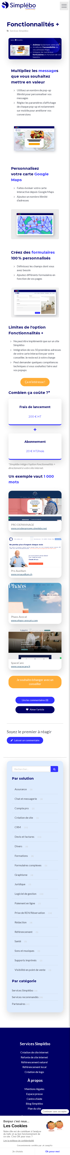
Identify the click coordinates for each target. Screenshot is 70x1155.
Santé (18, 941)
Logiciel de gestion (25, 893)
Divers (18, 846)
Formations (21, 855)
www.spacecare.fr (20, 666)
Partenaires (18, 1003)
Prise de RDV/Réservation (30, 912)
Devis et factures (24, 836)
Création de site (24, 817)
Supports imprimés (26, 960)
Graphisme (21, 874)
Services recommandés (25, 997)
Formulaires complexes (28, 865)
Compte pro (22, 808)
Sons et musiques (24, 950)
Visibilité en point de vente (30, 969)
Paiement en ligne (25, 903)
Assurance (21, 789)
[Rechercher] (54, 769)
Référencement (23, 931)
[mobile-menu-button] (64, 6)
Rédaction (21, 922)
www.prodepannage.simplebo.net (29, 528)
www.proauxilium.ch (21, 574)
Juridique (20, 884)
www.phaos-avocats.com (24, 620)
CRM (18, 827)
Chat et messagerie (26, 798)
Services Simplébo (22, 990)
